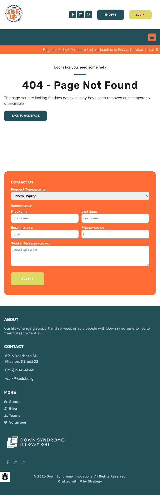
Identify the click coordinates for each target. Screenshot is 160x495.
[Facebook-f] (72, 14)
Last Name (89, 211)
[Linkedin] (80, 14)
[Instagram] (88, 14)
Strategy (95, 481)
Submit (27, 279)
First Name (19, 211)
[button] (140, 14)
